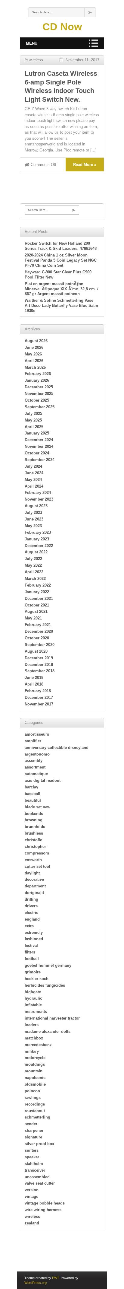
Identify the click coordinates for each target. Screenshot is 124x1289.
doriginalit (34, 892)
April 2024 (34, 486)
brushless (34, 833)
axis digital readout (42, 780)
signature (33, 1137)
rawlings (33, 1097)
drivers (31, 906)
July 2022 (33, 558)
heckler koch (36, 978)
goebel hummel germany (48, 965)
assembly (33, 760)
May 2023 (33, 526)
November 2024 (39, 446)
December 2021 (39, 598)
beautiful (33, 800)
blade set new (37, 807)
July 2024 (33, 466)
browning (33, 820)
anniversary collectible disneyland (56, 747)
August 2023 (36, 506)
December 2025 (39, 387)
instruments (36, 1011)
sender (31, 1124)
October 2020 (37, 638)
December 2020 (39, 631)
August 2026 (36, 341)
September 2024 (39, 459)
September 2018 (39, 671)
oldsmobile (35, 1084)
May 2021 (33, 618)
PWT (55, 1278)
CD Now (62, 26)
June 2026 (34, 347)
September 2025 (39, 407)
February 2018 (38, 691)
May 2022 (33, 565)
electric (31, 912)
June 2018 (34, 677)
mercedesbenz (38, 1044)
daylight (32, 873)
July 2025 (33, 413)
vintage (31, 1196)
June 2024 (34, 473)
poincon (32, 1091)
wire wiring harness (43, 1210)
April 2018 (34, 684)
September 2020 (39, 644)
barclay (31, 787)
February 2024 (38, 492)
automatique (36, 774)
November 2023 (39, 499)
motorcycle (35, 1057)
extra (29, 926)
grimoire (33, 972)
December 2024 (39, 440)
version (32, 1190)
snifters (32, 1150)
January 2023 (37, 539)
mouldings (35, 1064)
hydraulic (33, 998)
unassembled (37, 1177)
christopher (35, 846)
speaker (32, 1157)
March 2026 (35, 367)
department (35, 886)
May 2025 (33, 420)
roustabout (35, 1111)
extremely (34, 932)
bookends (34, 813)
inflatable (33, 1005)
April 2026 (34, 360)
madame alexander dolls (47, 1031)
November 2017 (39, 704)
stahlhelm (34, 1163)
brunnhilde (35, 826)
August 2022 (36, 552)
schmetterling (37, 1117)
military (32, 1051)
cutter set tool (37, 866)
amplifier (33, 741)
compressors (37, 853)
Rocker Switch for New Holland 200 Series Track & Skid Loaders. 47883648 (61, 246)
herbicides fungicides (45, 985)
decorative (34, 879)
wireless (36, 60)
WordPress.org (35, 1282)
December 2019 (39, 658)
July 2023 (33, 512)
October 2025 (37, 400)
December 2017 (39, 697)
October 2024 (37, 453)
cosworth (33, 860)
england (32, 919)
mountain (33, 1071)
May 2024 (33, 479)
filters (30, 952)
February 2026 (38, 373)
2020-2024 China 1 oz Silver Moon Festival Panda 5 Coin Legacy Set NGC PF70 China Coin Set (61, 260)
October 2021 (37, 605)
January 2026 (37, 380)
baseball (32, 793)
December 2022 (39, 545)
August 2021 (36, 611)
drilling (31, 899)
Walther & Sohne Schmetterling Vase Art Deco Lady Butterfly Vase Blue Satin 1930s (61, 305)
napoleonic (35, 1077)
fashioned (34, 939)
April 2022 (34, 572)
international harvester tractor (52, 1018)
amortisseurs (37, 734)
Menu (31, 43)
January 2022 (37, 592)
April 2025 (34, 427)
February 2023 (38, 532)
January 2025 (37, 433)
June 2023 (34, 519)
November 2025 (39, 393)
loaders (32, 1025)
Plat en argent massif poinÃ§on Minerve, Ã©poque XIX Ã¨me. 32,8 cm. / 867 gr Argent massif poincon (61, 289)
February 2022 (38, 585)
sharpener (34, 1130)
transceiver (35, 1170)
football (32, 958)
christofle (33, 840)
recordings (35, 1104)
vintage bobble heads (45, 1203)
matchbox (34, 1038)
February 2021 (38, 624)
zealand (32, 1223)
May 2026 (33, 354)
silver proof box (39, 1143)
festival (31, 945)
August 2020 (36, 651)
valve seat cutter (40, 1183)
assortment (35, 767)
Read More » (84, 164)
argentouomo (37, 754)
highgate (33, 992)
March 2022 (35, 578)
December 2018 (39, 664)
